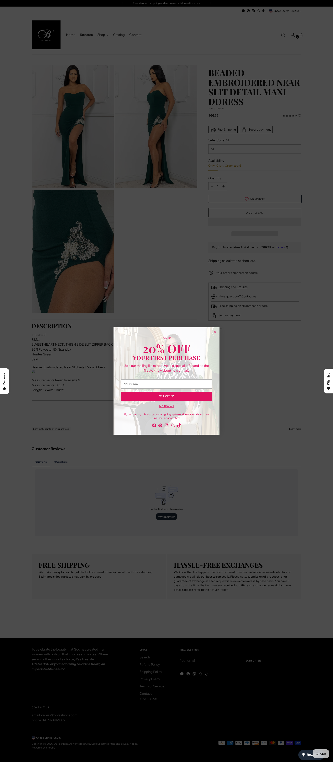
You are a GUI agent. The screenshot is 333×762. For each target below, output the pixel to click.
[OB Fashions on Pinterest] (160, 426)
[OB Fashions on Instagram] (166, 426)
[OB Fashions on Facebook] (154, 426)
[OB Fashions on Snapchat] (172, 426)
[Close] (215, 332)
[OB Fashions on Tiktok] (179, 426)
